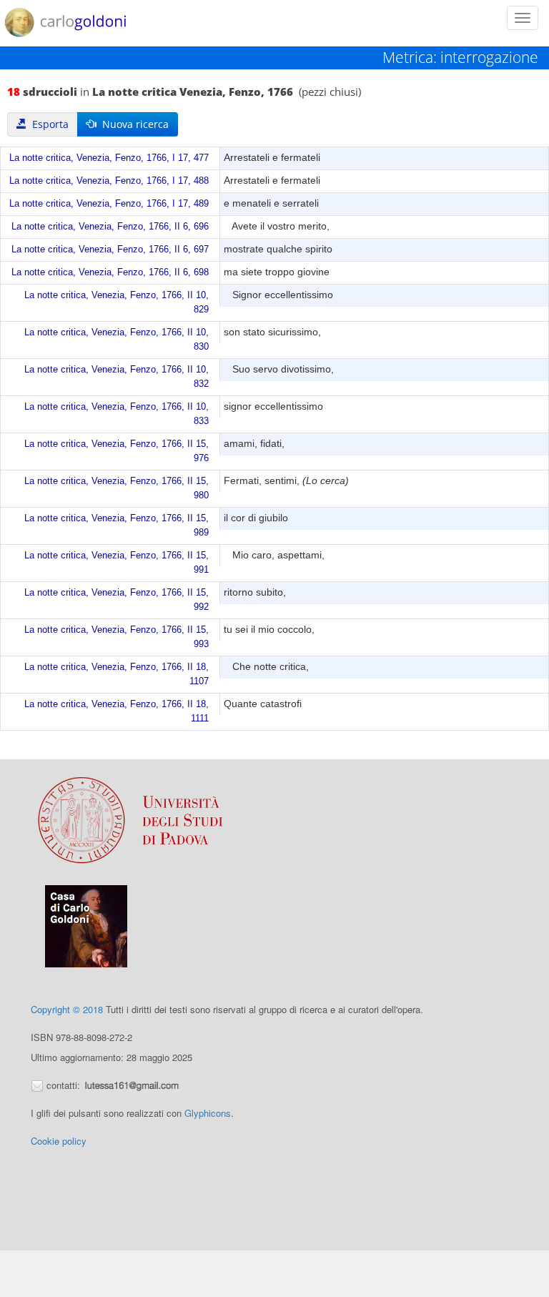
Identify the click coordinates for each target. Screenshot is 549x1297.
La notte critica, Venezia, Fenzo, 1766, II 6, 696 (110, 227)
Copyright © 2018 (67, 1009)
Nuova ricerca (133, 124)
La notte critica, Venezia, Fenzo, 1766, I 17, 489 (109, 204)
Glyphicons (207, 1113)
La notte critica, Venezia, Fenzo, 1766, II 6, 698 (110, 272)
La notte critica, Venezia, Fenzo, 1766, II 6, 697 (110, 250)
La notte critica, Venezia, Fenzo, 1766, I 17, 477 (109, 158)
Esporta (47, 124)
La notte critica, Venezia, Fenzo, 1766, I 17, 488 (109, 181)
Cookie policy (58, 1141)
